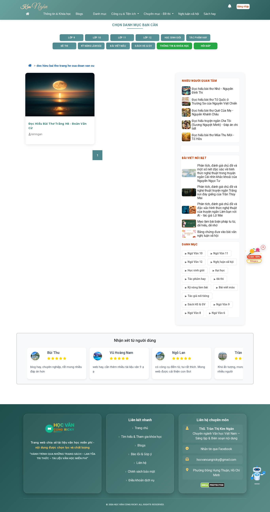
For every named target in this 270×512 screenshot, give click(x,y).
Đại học (220, 270)
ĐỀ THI (64, 46)
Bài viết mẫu (227, 287)
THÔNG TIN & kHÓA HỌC (174, 46)
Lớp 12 (147, 37)
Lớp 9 (71, 37)
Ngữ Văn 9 (222, 304)
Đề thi (220, 278)
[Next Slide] (249, 358)
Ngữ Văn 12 (195, 261)
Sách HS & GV (196, 304)
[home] (32, 13)
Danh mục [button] (100, 13)
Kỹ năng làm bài (198, 287)
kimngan (36, 134)
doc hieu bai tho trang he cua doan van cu (65, 65)
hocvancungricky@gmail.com (216, 460)
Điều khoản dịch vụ (141, 480)
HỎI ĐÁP (206, 46)
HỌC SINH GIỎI (173, 37)
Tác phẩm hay (197, 278)
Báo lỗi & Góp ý (141, 454)
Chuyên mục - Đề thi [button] (157, 13)
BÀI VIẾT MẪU (118, 46)
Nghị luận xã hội (188, 13)
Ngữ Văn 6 (218, 312)
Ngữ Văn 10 (195, 253)
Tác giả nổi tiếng (198, 295)
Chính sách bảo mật (141, 471)
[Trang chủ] (73, 429)
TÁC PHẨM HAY (198, 37)
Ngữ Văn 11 (220, 253)
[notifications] (231, 6)
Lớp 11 (122, 37)
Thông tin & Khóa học (57, 13)
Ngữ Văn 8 (194, 312)
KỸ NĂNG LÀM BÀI (91, 46)
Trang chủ (141, 428)
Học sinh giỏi (196, 270)
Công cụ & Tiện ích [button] (124, 13)
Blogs (79, 13)
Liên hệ (141, 463)
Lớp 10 (97, 37)
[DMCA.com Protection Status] (212, 485)
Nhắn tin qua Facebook (216, 449)
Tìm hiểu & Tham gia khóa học (141, 437)
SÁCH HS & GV (143, 46)
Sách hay (210, 13)
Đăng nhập (243, 6)
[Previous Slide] (21, 358)
